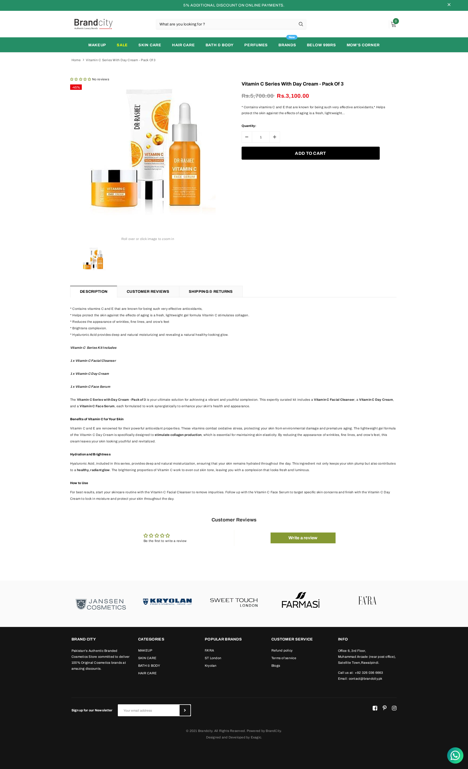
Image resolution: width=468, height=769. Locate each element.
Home (76, 60)
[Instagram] (394, 708)
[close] (449, 5)
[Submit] (185, 710)
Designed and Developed (225, 737)
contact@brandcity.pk (365, 679)
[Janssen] (101, 604)
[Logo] (93, 24)
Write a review (302, 537)
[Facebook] (375, 708)
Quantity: (249, 126)
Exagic (256, 737)
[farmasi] (300, 601)
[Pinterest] (384, 708)
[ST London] (234, 601)
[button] (80, 79)
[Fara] (367, 601)
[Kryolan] (167, 601)
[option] (147, 149)
